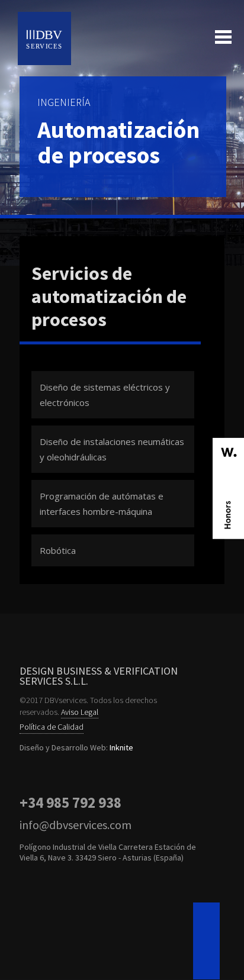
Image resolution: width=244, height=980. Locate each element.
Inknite (121, 747)
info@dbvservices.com (75, 824)
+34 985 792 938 (70, 802)
